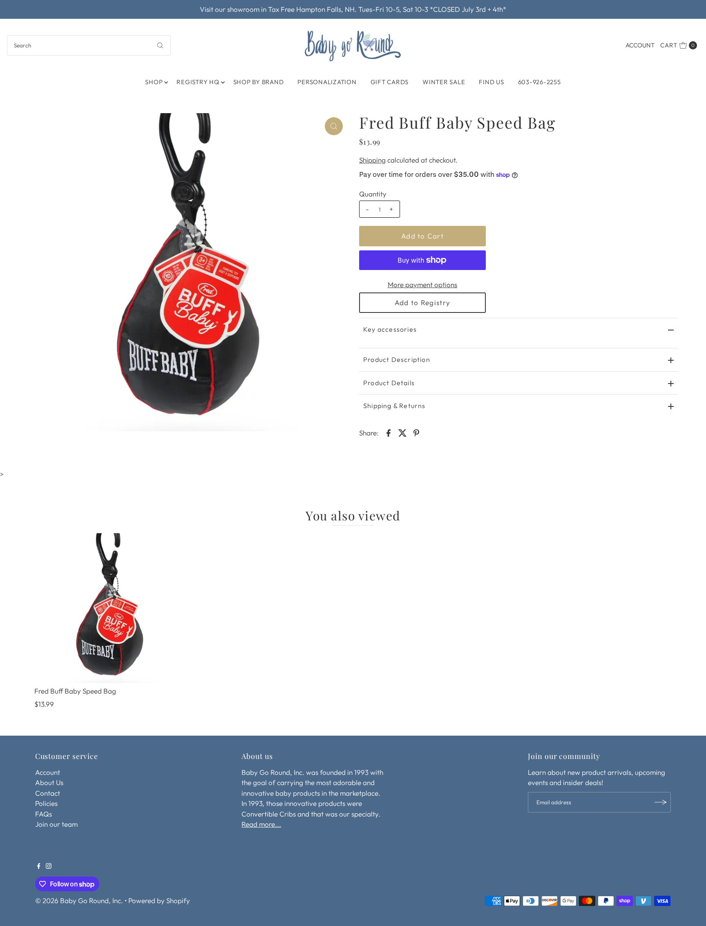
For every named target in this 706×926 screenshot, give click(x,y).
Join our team (56, 824)
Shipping (372, 160)
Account (640, 45)
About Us (49, 782)
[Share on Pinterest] (416, 432)
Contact (47, 793)
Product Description (396, 359)
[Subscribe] (660, 802)
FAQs (43, 814)
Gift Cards (390, 82)
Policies (46, 803)
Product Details (389, 383)
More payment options (422, 284)
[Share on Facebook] (388, 432)
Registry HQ (197, 82)
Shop (154, 82)
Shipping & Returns (394, 406)
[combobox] (89, 45)
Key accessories (390, 329)
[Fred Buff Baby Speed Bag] (109, 608)
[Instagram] (48, 866)
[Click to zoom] (334, 126)
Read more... (261, 824)
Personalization (326, 82)
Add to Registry (422, 302)
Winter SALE (443, 82)
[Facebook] (38, 866)
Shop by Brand (258, 82)
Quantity (373, 194)
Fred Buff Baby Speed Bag (75, 691)
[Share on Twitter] (402, 432)
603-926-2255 (539, 82)
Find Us (491, 82)
